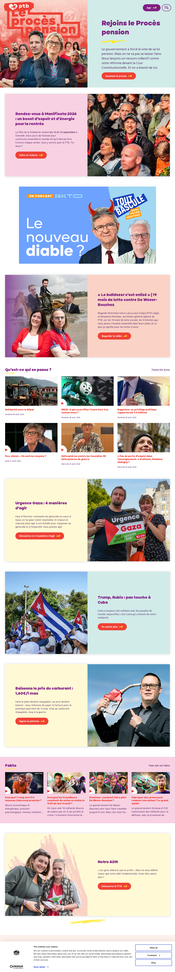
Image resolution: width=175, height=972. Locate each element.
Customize (152, 955)
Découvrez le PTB (112, 886)
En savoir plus (110, 626)
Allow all (153, 948)
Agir (149, 7)
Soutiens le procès (116, 76)
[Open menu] (166, 7)
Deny (153, 963)
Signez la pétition (29, 721)
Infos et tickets (28, 155)
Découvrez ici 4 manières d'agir (37, 535)
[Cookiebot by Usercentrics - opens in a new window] (16, 967)
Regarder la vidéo (112, 335)
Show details (39, 967)
